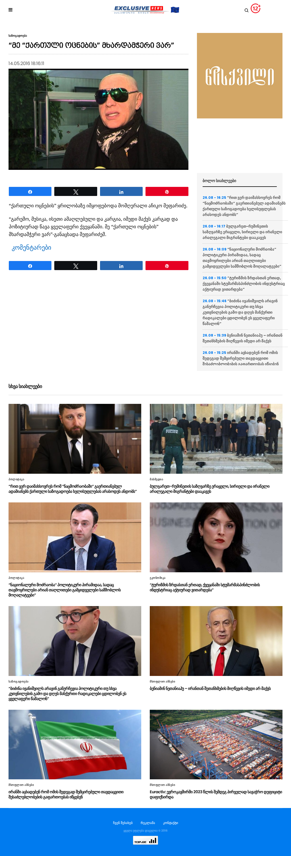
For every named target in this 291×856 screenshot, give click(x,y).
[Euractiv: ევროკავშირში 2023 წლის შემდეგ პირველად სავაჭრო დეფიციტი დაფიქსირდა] (216, 745)
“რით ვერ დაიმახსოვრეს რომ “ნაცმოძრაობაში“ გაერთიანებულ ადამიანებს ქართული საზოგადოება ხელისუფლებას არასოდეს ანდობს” (244, 206)
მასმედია (156, 479)
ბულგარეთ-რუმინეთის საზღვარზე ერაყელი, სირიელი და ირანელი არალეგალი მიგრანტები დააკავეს (242, 232)
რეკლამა (148, 822)
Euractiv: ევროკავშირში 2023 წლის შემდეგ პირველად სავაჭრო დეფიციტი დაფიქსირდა (216, 794)
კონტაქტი (170, 822)
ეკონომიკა (158, 578)
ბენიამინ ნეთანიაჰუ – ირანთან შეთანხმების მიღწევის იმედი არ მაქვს (242, 338)
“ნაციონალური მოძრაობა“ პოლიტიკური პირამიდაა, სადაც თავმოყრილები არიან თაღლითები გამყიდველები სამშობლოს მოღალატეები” (242, 258)
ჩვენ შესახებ (123, 822)
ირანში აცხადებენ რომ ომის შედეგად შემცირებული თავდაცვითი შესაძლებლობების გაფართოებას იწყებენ (241, 358)
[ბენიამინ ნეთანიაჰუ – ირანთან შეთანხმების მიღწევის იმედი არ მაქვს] (216, 641)
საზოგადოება (18, 35)
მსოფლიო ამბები (162, 681)
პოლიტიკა (16, 479)
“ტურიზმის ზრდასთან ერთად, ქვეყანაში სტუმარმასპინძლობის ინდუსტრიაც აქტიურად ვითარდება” (244, 283)
